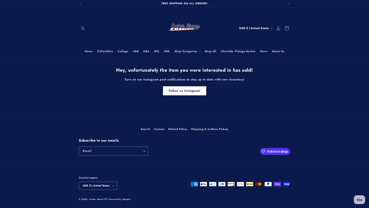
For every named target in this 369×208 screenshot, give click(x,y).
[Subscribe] (143, 151)
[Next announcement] (289, 3)
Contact (159, 129)
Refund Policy (177, 129)
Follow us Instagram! (184, 91)
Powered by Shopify (120, 199)
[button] (83, 28)
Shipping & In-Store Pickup (209, 129)
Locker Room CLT (98, 199)
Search (145, 129)
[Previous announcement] (80, 3)
